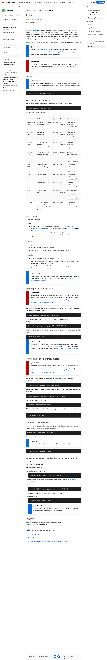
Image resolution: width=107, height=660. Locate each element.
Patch (56, 83)
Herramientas (49, 10)
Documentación (30, 10)
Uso (5, 56)
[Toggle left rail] (19, 7)
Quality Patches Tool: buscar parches (68, 52)
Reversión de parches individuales (95, 34)
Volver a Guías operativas (9, 90)
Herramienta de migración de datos (10, 86)
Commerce (40, 10)
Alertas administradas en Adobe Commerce (9, 36)
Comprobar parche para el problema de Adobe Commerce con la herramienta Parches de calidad (11, 71)
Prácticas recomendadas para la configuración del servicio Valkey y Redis (48, 541)
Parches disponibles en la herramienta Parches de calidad (10, 64)
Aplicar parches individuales (43, 49)
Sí (90, 14)
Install (39, 22)
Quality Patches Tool (31, 30)
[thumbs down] (58, 656)
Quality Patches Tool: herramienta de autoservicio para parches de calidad (10, 45)
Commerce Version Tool (8, 32)
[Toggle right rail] (87, 7)
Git (52, 83)
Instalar (89, 24)
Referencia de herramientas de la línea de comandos (10, 78)
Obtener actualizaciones (93, 38)
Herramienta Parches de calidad (8, 40)
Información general (8, 24)
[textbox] (10, 15)
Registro (90, 46)
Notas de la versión (33, 534)
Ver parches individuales (93, 28)
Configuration (33, 22)
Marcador (91, 18)
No (94, 14)
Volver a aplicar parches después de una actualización (96, 42)
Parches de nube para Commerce (37, 538)
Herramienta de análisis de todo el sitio (9, 28)
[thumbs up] (55, 656)
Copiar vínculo (99, 18)
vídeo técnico (34, 42)
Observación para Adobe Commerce (9, 82)
